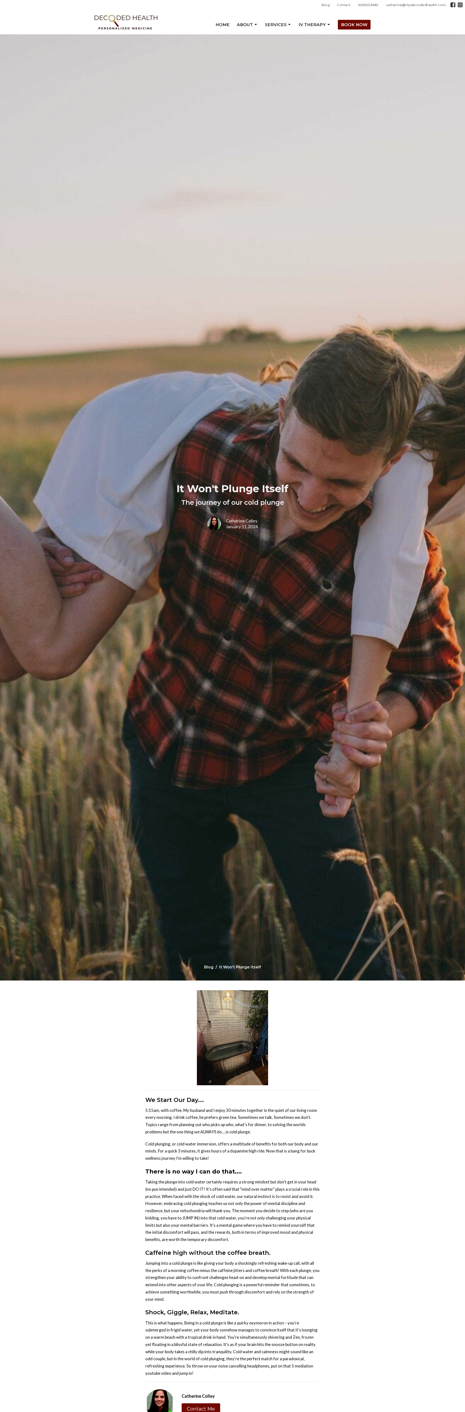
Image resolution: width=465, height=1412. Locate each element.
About (245, 24)
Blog (326, 5)
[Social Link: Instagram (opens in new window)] (460, 4)
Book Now (354, 24)
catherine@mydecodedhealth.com (416, 5)
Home (223, 24)
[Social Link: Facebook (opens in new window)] (452, 4)
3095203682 (368, 5)
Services (276, 24)
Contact (344, 5)
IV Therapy (312, 24)
